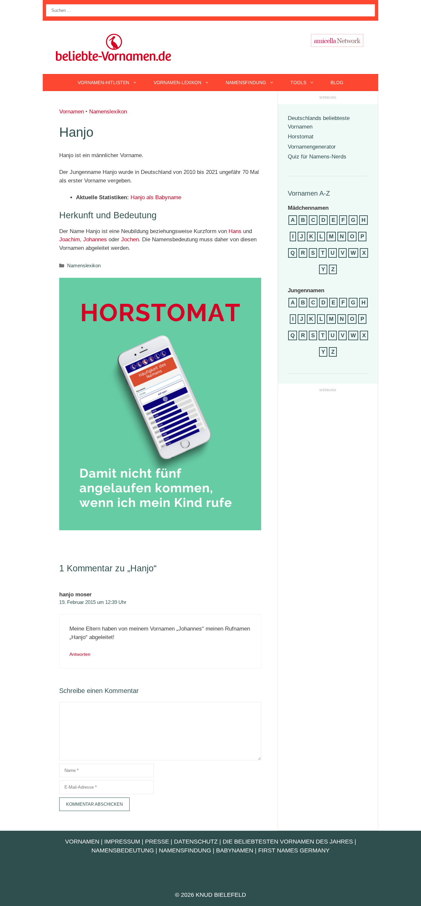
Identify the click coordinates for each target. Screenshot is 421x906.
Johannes (95, 239)
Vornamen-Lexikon (177, 82)
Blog (337, 82)
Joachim (69, 239)
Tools (298, 82)
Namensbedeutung (122, 850)
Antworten (79, 654)
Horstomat (300, 136)
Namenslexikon (108, 111)
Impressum (122, 841)
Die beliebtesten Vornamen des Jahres (288, 841)
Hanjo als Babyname (156, 197)
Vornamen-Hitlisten (103, 82)
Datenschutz (196, 841)
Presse (157, 841)
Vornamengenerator (312, 147)
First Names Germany (294, 850)
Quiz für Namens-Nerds (317, 157)
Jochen (130, 239)
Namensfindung (246, 82)
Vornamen (71, 111)
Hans (235, 231)
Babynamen (234, 850)
